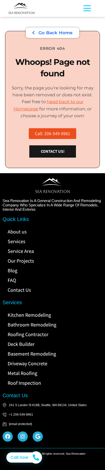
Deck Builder (21, 344)
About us (17, 231)
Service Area (21, 251)
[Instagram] (23, 436)
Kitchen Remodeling (29, 315)
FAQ (12, 280)
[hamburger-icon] (85, 8)
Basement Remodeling (32, 353)
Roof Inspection (24, 383)
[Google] (38, 436)
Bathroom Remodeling (32, 324)
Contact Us (19, 290)
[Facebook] (8, 436)
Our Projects (21, 260)
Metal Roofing (22, 373)
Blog (12, 270)
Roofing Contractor (28, 334)
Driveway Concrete (27, 363)
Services (16, 241)
